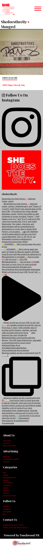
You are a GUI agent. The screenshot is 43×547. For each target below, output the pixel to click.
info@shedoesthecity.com (13, 525)
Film (4, 473)
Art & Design (8, 483)
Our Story (7, 441)
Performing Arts (9, 478)
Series (5, 475)
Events (5, 488)
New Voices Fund (9, 446)
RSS (4, 514)
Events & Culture (9, 78)
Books (5, 480)
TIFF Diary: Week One (13, 85)
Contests (6, 462)
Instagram (7, 512)
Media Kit (6, 457)
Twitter (6, 506)
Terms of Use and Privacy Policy (15, 528)
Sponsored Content (11, 459)
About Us (6, 490)
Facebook (6, 509)
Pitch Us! (6, 443)
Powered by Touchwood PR (21, 535)
